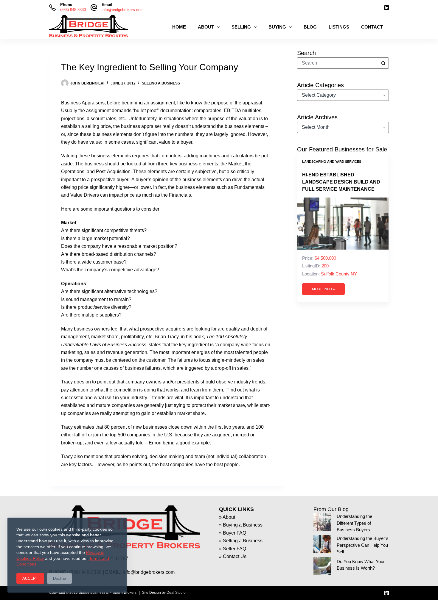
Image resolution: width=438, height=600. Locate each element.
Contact (372, 26)
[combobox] (337, 63)
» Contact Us (232, 556)
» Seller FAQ (232, 548)
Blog (310, 26)
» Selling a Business (241, 540)
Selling (241, 26)
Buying (277, 26)
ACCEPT (30, 578)
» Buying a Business (241, 524)
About (206, 26)
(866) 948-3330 (73, 9)
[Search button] (383, 63)
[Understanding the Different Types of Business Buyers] (322, 521)
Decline (59, 578)
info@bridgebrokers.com (123, 9)
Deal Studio (176, 592)
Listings (339, 26)
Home (179, 26)
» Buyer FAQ (232, 532)
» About (227, 517)
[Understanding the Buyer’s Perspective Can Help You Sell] (322, 543)
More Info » (323, 289)
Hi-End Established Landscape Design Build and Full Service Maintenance (341, 182)
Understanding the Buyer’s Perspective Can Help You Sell (363, 545)
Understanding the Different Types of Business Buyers (354, 523)
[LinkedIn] (386, 7)
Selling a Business (161, 83)
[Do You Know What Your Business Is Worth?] (322, 565)
